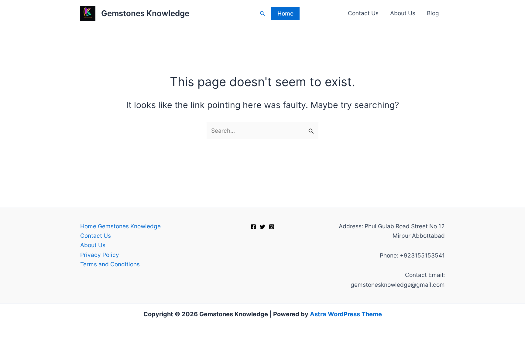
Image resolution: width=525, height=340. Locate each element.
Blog (433, 13)
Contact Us (363, 13)
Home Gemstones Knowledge (120, 226)
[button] (262, 13)
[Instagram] (271, 227)
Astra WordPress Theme (346, 314)
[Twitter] (262, 227)
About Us (402, 13)
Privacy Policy (99, 254)
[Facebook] (253, 227)
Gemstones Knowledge (145, 13)
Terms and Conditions (110, 264)
